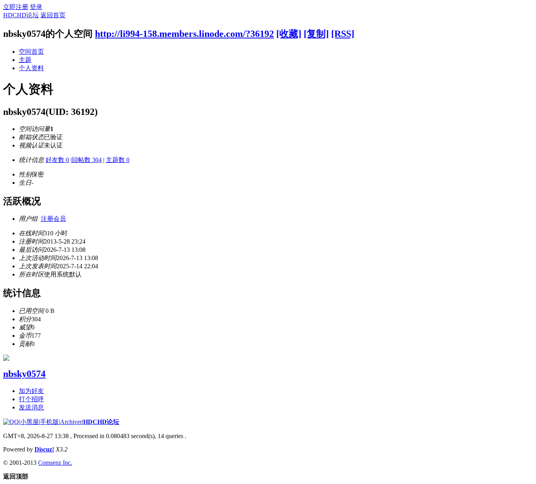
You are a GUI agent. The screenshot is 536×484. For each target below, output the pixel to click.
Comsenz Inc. (55, 462)
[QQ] (11, 421)
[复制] (316, 34)
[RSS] (342, 34)
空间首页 (31, 51)
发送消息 (31, 407)
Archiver (71, 421)
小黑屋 (29, 421)
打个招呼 (31, 399)
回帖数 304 (87, 159)
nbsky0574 (24, 374)
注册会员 (53, 218)
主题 (25, 59)
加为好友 (31, 391)
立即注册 (15, 7)
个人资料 (31, 68)
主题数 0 (117, 159)
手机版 (49, 421)
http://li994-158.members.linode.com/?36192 (184, 34)
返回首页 (53, 15)
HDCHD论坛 (21, 15)
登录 (36, 7)
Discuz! (44, 449)
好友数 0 (57, 159)
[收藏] (288, 34)
